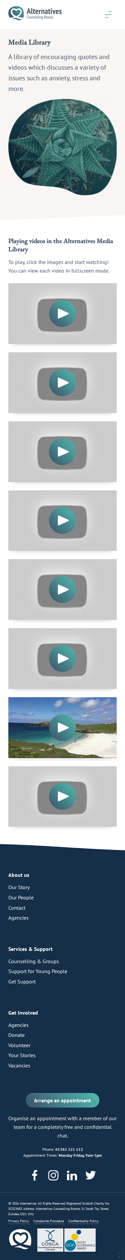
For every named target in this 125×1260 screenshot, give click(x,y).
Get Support (22, 981)
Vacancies (19, 1065)
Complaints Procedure (48, 1221)
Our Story (19, 887)
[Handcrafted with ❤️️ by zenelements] (121, 1256)
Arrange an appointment (62, 1100)
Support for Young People (37, 971)
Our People (21, 897)
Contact (16, 907)
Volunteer (19, 1045)
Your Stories (22, 1055)
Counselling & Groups (33, 961)
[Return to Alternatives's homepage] (35, 21)
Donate (16, 1035)
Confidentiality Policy (83, 1221)
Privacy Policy (18, 1221)
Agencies (18, 917)
